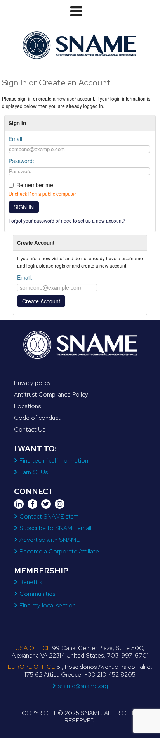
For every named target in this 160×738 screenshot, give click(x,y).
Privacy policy (32, 383)
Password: (21, 161)
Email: (16, 139)
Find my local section (47, 605)
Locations (27, 406)
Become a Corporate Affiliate (59, 551)
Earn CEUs (33, 472)
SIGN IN (24, 207)
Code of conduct (37, 418)
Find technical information (53, 460)
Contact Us (29, 429)
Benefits (30, 582)
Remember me (34, 185)
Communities (37, 594)
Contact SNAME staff (48, 516)
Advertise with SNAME (49, 540)
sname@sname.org (83, 686)
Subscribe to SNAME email (55, 528)
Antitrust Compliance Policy (51, 394)
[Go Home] (80, 45)
